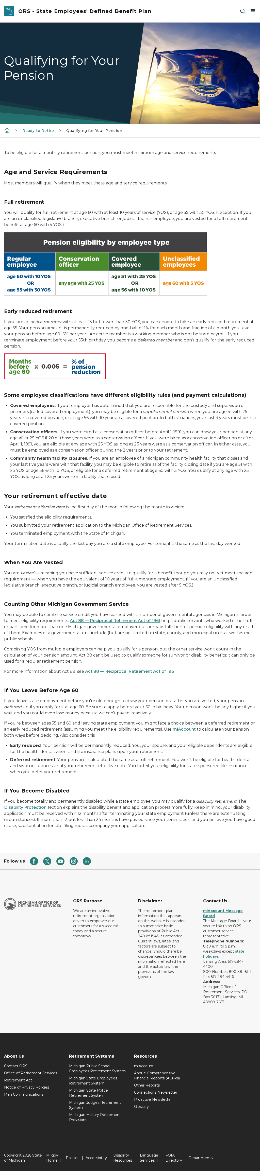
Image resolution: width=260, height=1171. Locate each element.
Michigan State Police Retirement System (88, 1093)
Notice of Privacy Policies (26, 1087)
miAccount (184, 729)
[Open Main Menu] (253, 11)
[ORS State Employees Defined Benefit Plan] (7, 130)
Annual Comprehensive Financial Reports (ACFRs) (157, 1075)
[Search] (243, 11)
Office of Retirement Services (30, 1073)
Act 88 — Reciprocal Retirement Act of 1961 (115, 620)
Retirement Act (18, 1080)
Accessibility (96, 1158)
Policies (72, 1158)
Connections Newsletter (155, 1092)
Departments (200, 1158)
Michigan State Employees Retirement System (93, 1081)
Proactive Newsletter (153, 1099)
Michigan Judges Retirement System (95, 1105)
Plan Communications (23, 1094)
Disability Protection (25, 807)
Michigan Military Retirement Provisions (95, 1117)
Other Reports (147, 1085)
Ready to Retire (38, 130)
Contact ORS (15, 1066)
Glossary (141, 1106)
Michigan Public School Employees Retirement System (97, 1068)
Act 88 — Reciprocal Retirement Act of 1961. (130, 671)
